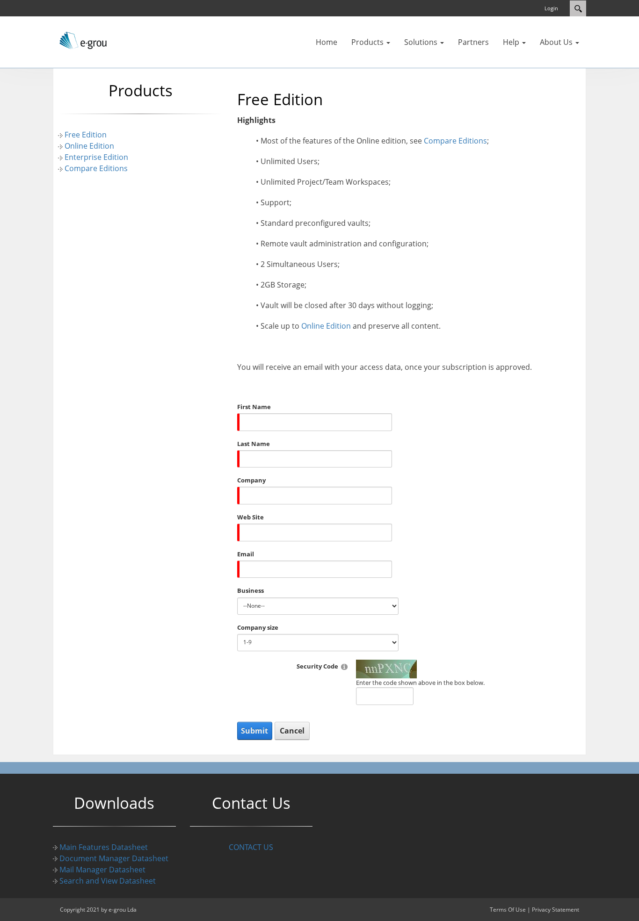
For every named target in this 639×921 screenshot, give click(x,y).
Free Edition (86, 135)
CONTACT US (251, 847)
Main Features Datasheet (103, 847)
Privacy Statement (555, 910)
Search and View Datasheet (107, 881)
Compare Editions (96, 168)
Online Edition (89, 146)
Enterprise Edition (96, 157)
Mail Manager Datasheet (102, 869)
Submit (254, 731)
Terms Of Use (508, 910)
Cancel (292, 731)
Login (551, 8)
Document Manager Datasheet (113, 858)
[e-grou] (81, 40)
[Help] (344, 666)
